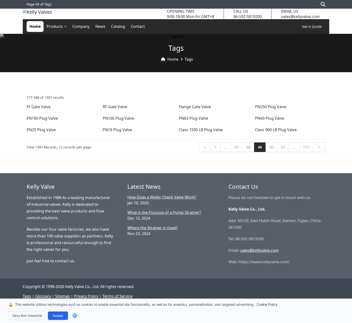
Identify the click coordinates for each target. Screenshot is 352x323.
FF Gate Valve (39, 106)
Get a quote (312, 26)
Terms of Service (117, 296)
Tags (189, 59)
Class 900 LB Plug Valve (276, 129)
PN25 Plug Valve (41, 129)
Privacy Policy (86, 296)
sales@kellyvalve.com (300, 16)
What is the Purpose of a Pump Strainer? (164, 212)
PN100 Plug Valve (118, 118)
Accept (58, 315)
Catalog (118, 26)
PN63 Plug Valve (193, 118)
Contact (138, 26)
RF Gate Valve (115, 106)
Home (35, 26)
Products (54, 26)
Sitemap (62, 296)
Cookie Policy (267, 304)
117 (306, 147)
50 (271, 147)
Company (81, 26)
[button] (66, 26)
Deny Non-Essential (27, 315)
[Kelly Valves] (37, 14)
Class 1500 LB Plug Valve (201, 129)
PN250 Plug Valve (270, 106)
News (100, 26)
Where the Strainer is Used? (152, 227)
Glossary (43, 296)
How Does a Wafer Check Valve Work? (161, 197)
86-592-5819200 (247, 16)
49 (260, 147)
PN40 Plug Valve (269, 118)
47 (236, 147)
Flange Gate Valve (195, 106)
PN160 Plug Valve (42, 118)
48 (248, 147)
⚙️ (75, 315)
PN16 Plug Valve (117, 129)
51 (283, 147)
